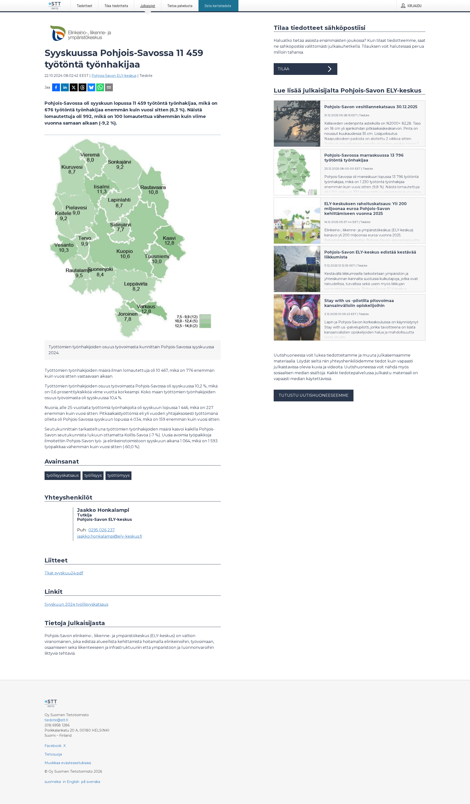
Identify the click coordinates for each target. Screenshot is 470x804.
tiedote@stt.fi (56, 720)
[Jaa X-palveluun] (74, 87)
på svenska (90, 782)
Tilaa (283, 69)
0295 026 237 (101, 530)
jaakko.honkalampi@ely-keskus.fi (109, 536)
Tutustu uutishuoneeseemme (314, 395)
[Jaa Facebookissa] (56, 87)
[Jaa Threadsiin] (82, 87)
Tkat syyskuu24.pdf (64, 573)
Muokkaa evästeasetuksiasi (68, 763)
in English (71, 782)
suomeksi (53, 782)
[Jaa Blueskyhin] (91, 87)
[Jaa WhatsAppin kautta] (100, 87)
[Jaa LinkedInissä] (65, 87)
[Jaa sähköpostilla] (109, 87)
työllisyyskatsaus (63, 475)
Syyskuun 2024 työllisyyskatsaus (76, 604)
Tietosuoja (53, 754)
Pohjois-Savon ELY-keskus (114, 75)
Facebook (53, 746)
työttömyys (118, 475)
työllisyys (93, 475)
